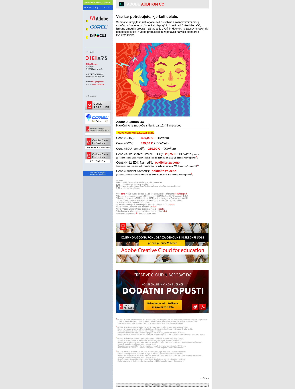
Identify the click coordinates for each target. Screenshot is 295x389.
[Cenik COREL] (99, 29)
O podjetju (156, 385)
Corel (171, 385)
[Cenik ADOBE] (99, 21)
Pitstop (177, 385)
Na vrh (206, 378)
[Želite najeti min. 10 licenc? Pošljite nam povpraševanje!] (162, 312)
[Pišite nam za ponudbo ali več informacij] (162, 262)
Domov (147, 385)
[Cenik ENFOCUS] (98, 36)
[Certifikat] (97, 122)
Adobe (164, 385)
